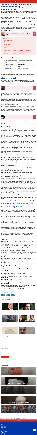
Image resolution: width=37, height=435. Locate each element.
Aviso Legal (2, 425)
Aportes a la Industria (7, 44)
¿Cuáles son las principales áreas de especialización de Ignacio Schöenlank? (17, 50)
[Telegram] (12, 295)
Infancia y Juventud (7, 41)
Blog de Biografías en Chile (4, 431)
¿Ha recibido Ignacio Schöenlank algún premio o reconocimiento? (15, 53)
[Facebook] (2, 295)
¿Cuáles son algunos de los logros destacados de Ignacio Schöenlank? (16, 51)
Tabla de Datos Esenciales (8, 40)
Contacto (2, 432)
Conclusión (5, 47)
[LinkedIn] (9, 295)
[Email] (14, 295)
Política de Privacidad (4, 427)
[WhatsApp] (7, 295)
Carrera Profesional (7, 43)
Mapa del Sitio (3, 433)
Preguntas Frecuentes (7, 48)
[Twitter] (4, 295)
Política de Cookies (3, 426)
